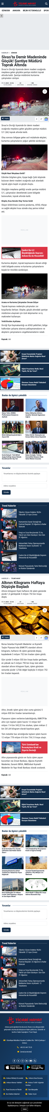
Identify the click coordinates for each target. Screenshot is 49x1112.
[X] (18, 1061)
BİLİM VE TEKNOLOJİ (32, 10)
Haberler (4, 53)
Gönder (6, 492)
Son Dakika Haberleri (13, 1094)
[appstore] (14, 1068)
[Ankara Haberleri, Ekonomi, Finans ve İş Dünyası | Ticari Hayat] (24, 4)
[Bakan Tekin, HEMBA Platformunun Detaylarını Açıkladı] (13, 405)
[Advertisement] (24, 229)
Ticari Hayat (15, 578)
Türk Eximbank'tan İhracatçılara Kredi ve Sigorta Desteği (36, 850)
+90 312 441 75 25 (26, 1047)
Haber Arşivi (32, 1094)
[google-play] (35, 1068)
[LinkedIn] (26, 1061)
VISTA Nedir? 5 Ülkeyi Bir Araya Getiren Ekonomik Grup (36, 893)
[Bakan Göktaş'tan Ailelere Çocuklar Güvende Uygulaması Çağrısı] (36, 405)
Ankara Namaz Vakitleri (14, 1083)
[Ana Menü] (2, 4)
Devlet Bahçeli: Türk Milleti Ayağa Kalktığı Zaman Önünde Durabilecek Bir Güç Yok (11, 457)
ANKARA (16, 10)
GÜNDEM (6, 10)
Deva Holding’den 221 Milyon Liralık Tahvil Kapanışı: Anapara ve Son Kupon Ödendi (12, 894)
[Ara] (46, 4)
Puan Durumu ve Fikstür (14, 1090)
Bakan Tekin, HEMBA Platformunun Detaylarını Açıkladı (10, 415)
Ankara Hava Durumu (36, 1078)
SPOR (46, 10)
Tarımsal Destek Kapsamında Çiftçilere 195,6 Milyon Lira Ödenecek (35, 872)
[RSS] (35, 1061)
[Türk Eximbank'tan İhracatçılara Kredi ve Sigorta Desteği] (36, 841)
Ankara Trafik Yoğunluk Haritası (35, 1084)
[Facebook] (14, 1061)
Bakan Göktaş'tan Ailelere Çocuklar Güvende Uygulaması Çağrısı (35, 415)
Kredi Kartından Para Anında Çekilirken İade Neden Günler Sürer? (11, 850)
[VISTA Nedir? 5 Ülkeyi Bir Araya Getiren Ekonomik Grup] (36, 884)
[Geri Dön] (1, 16)
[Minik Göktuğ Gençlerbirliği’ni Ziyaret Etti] (13, 427)
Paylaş (6, 118)
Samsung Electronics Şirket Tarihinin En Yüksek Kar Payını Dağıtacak (12, 872)
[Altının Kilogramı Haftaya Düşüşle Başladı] (24, 620)
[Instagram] (22, 1061)
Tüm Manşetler (33, 1090)
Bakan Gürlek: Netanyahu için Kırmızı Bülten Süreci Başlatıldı (36, 436)
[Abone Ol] (46, 119)
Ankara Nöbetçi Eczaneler (14, 1078)
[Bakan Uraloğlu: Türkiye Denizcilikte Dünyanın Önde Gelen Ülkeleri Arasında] (36, 447)
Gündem (14, 53)
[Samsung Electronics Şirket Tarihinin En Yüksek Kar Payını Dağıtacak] (13, 863)
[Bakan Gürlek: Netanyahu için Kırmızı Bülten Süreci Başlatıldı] (36, 427)
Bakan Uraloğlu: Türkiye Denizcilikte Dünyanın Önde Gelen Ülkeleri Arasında (34, 457)
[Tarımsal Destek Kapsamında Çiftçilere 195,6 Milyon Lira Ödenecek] (36, 863)
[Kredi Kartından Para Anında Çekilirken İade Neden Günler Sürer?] (13, 841)
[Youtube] (31, 1061)
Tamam (25, 1109)
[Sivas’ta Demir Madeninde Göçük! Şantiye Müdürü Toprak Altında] (24, 101)
